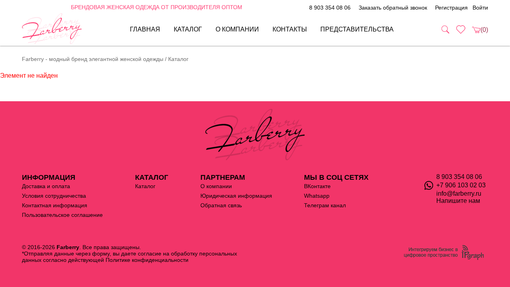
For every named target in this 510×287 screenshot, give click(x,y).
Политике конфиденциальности (147, 260)
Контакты (290, 29)
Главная (145, 29)
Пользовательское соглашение (62, 215)
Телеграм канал (325, 205)
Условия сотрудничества (54, 196)
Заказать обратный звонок (393, 7)
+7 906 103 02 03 (461, 185)
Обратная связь (221, 205)
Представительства (357, 29)
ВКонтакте (317, 186)
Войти (480, 7)
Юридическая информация (236, 196)
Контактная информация (54, 205)
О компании (237, 29)
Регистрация (451, 7)
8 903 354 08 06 (330, 7)
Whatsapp (317, 196)
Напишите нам (458, 200)
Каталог (188, 29)
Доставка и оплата (46, 186)
